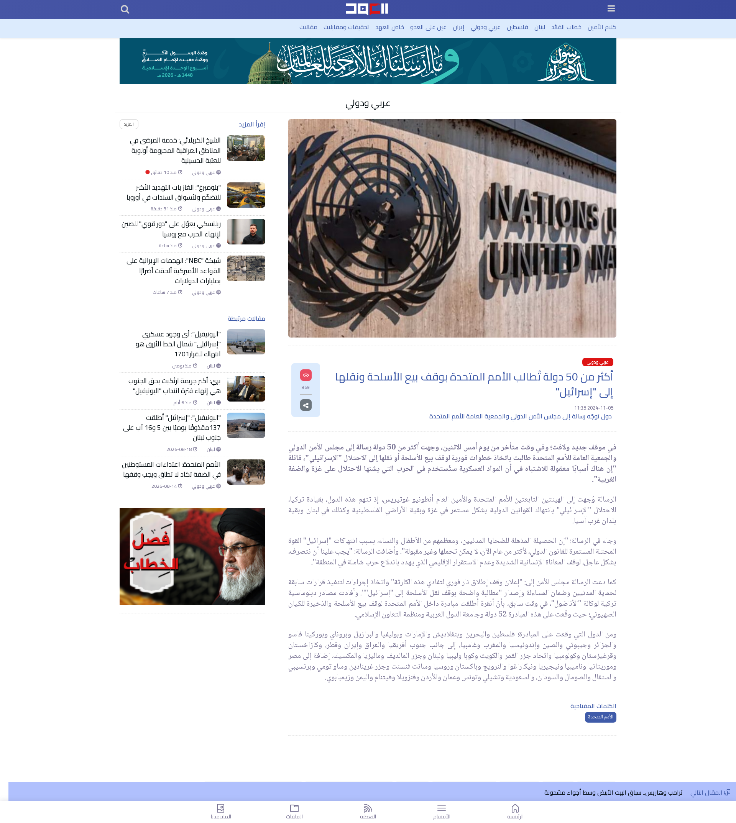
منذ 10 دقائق (161, 172)
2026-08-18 (179, 449)
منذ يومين (182, 365)
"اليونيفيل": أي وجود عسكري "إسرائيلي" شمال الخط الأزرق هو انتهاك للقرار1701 (178, 344)
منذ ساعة (168, 245)
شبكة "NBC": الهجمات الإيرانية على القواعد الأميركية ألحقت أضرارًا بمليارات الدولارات (174, 271)
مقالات (308, 26)
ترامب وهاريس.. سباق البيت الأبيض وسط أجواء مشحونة (613, 792)
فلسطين (517, 26)
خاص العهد (389, 26)
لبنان (539, 26)
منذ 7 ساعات (165, 292)
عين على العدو (428, 26)
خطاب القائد (566, 26)
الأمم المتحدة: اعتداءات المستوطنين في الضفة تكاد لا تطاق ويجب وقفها (171, 469)
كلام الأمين (602, 26)
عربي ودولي (486, 26)
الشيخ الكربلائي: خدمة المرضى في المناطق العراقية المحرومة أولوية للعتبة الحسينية (175, 150)
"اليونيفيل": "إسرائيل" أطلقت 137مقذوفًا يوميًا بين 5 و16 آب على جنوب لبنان (172, 428)
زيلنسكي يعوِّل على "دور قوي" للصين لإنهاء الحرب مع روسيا (171, 229)
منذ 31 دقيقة (164, 208)
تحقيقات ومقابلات (346, 26)
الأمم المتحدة (600, 717)
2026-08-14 (164, 486)
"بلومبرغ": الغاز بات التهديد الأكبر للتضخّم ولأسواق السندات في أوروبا (174, 192)
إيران (459, 26)
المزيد (129, 124)
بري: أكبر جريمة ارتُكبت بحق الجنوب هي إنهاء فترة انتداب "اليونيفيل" (174, 386)
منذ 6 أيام (183, 402)
